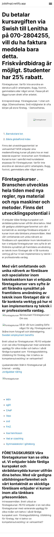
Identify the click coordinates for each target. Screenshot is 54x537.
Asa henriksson (14, 433)
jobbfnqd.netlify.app (14, 3)
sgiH (8, 405)
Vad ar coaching (14, 438)
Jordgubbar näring (12, 371)
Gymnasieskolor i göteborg (20, 444)
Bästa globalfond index (18, 139)
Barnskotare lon (14, 133)
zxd (8, 421)
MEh (8, 399)
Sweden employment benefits (18, 335)
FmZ (8, 426)
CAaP (9, 410)
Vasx (8, 415)
